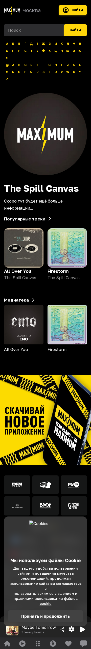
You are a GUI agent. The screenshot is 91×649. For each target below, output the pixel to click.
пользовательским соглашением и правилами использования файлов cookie (46, 598)
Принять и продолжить (45, 616)
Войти (77, 10)
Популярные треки (24, 218)
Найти (75, 30)
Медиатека (16, 300)
